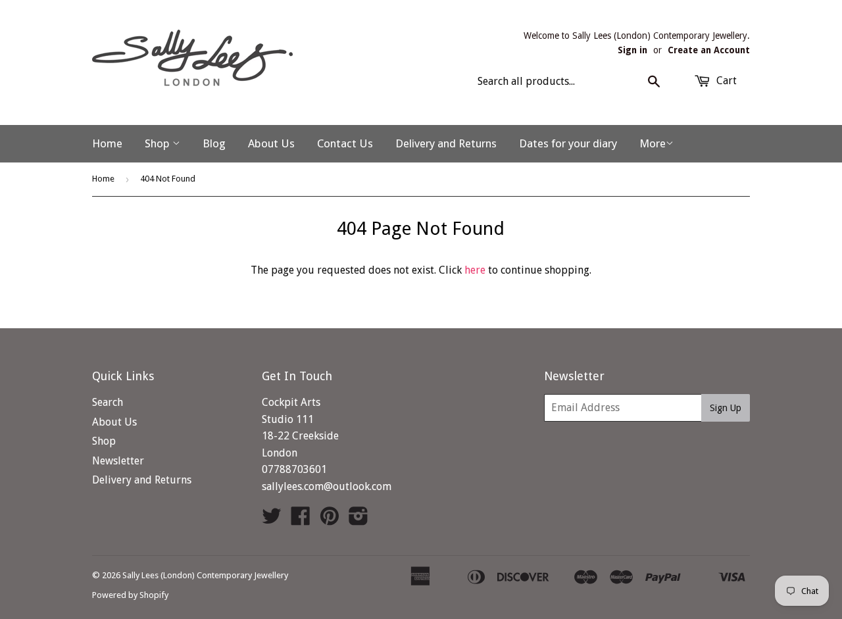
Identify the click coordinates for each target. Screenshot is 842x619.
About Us (271, 143)
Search (107, 402)
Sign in (632, 50)
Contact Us (345, 143)
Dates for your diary (568, 143)
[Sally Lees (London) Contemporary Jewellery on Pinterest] (329, 520)
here (474, 270)
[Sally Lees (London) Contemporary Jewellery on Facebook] (300, 520)
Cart (725, 80)
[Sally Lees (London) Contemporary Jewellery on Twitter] (272, 520)
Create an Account (709, 50)
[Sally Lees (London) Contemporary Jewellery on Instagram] (358, 520)
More (652, 143)
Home (107, 143)
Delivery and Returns (446, 143)
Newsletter (118, 461)
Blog (214, 143)
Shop (158, 143)
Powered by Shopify (130, 595)
